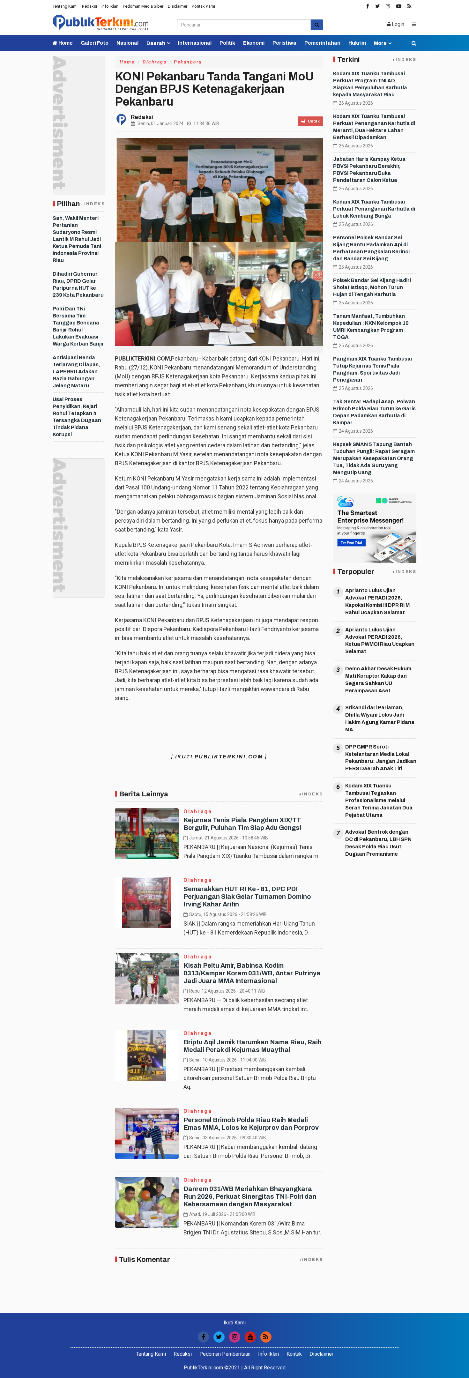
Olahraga (155, 61)
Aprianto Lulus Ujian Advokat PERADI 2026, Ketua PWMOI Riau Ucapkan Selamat (379, 640)
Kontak (294, 1354)
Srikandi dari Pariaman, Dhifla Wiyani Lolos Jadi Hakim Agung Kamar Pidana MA (379, 718)
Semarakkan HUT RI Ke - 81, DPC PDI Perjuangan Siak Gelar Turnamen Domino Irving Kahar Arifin (247, 896)
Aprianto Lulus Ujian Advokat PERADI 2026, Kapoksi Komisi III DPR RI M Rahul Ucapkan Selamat (377, 601)
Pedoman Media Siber (143, 6)
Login (397, 24)
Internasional (195, 43)
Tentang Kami (65, 6)
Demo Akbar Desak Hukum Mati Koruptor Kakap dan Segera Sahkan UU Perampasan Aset (378, 679)
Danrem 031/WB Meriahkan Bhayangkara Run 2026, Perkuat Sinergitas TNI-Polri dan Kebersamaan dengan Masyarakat (249, 1196)
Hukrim (357, 43)
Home (65, 43)
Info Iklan (109, 6)
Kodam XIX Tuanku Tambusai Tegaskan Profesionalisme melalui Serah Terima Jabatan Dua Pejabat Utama (379, 800)
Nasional (127, 43)
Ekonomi (253, 43)
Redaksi (89, 6)
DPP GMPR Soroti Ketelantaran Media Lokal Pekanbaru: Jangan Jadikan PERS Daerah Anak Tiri (380, 757)
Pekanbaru (188, 61)
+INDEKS (93, 204)
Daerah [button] (155, 43)
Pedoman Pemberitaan (224, 1354)
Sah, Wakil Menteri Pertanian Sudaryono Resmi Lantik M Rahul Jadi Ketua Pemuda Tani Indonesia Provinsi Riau (77, 239)
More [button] (380, 43)
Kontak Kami (203, 6)
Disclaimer (177, 6)
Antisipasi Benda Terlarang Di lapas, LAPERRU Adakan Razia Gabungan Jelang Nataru (76, 371)
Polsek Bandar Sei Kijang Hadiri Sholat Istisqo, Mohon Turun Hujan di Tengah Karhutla (372, 287)
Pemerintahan (322, 43)
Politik (227, 43)
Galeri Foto (94, 43)
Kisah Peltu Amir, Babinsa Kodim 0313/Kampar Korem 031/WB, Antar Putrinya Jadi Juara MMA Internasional (252, 973)
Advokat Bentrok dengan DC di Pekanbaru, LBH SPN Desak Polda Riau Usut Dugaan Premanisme (378, 843)
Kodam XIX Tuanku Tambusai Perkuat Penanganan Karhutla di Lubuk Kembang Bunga (374, 209)
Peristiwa (284, 43)
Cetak (313, 121)
